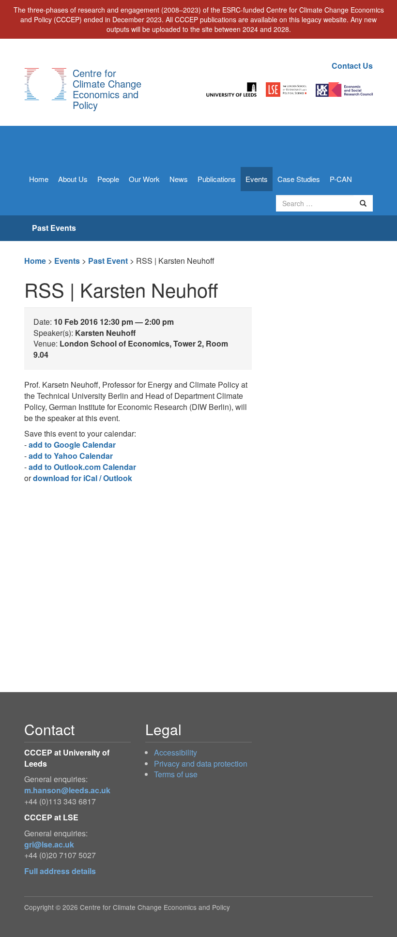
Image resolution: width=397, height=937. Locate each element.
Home (38, 179)
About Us (73, 179)
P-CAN (341, 179)
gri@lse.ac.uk (49, 844)
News (178, 179)
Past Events (54, 227)
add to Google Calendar (72, 444)
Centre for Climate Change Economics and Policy (107, 89)
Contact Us (352, 65)
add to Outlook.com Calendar (82, 466)
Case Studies (298, 179)
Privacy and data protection (200, 763)
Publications (217, 179)
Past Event (108, 260)
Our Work (144, 179)
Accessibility (175, 752)
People (108, 179)
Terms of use (176, 774)
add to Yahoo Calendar (71, 455)
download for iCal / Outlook (82, 478)
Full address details (60, 871)
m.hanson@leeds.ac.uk (67, 790)
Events (256, 179)
